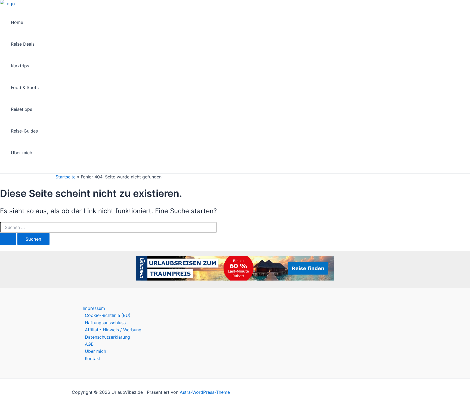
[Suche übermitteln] (8, 239)
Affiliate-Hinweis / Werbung (113, 329)
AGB (89, 344)
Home (17, 22)
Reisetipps (21, 109)
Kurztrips (20, 65)
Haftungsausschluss (105, 322)
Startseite (65, 177)
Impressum (94, 308)
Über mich (21, 152)
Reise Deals (23, 44)
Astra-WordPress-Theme (205, 392)
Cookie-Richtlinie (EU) (108, 315)
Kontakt (93, 358)
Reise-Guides (24, 131)
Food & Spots (25, 87)
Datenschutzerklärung (107, 337)
